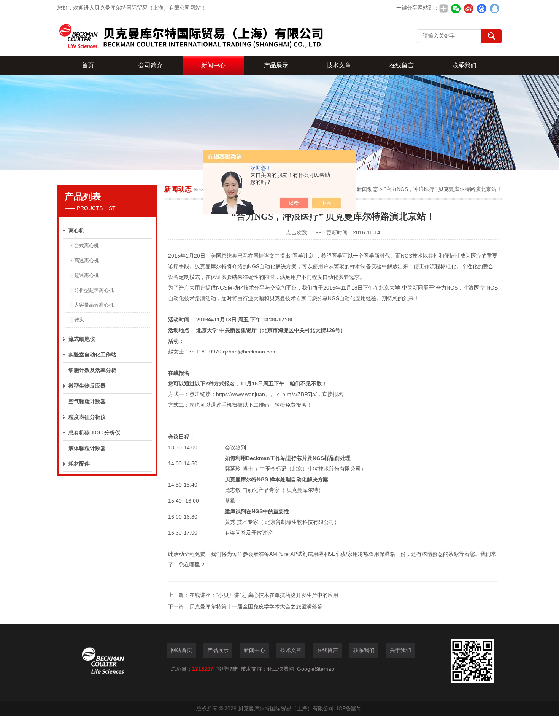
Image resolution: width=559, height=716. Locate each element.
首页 (88, 65)
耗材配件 (79, 464)
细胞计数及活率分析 (92, 370)
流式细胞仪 (81, 339)
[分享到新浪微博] (468, 8)
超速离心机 (86, 275)
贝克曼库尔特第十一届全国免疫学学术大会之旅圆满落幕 (255, 606)
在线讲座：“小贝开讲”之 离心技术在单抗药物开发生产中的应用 (263, 595)
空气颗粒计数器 (87, 401)
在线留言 (401, 65)
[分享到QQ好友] (494, 8)
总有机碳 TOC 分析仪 (94, 433)
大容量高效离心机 (94, 305)
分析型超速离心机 (94, 290)
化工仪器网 (280, 669)
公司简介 (150, 65)
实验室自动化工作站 (92, 355)
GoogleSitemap (315, 669)
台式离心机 (86, 245)
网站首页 (181, 650)
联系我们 (464, 65)
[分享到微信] (455, 8)
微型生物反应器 (87, 386)
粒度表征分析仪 (87, 417)
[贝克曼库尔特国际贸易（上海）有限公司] (190, 36)
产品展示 (276, 65)
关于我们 (400, 650)
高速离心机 (86, 260)
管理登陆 (227, 669)
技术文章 (339, 65)
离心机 (76, 231)
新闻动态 (367, 189)
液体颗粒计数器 (87, 448)
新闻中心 (213, 65)
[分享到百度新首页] (481, 8)
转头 (79, 320)
